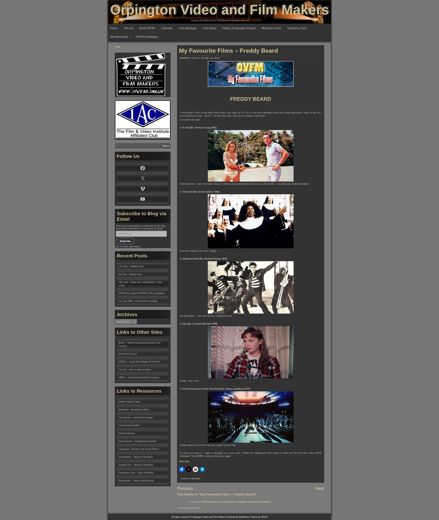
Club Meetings (187, 28)
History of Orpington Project (239, 28)
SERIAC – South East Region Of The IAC (139, 361)
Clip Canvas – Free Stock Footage (135, 417)
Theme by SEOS (259, 517)
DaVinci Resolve (126, 433)
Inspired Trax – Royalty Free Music (135, 465)
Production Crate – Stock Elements (136, 472)
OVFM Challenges (147, 36)
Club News (209, 28)
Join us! (128, 28)
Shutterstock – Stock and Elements (136, 480)
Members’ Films (271, 28)
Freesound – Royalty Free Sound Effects (138, 449)
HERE (200, 456)
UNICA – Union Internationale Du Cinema (138, 377)
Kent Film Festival (127, 354)
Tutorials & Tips (296, 28)
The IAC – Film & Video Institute (134, 369)
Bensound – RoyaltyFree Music (134, 409)
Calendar (167, 28)
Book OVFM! (147, 28)
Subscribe (125, 241)
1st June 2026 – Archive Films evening (137, 301)
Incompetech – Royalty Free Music (135, 457)
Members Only (119, 36)
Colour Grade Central (128, 425)
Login (117, 46)
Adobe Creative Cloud (129, 401)
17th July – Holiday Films (131, 266)
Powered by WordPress (238, 517)
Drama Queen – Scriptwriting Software (137, 441)
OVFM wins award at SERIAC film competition (141, 293)
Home (114, 28)
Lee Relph (215, 58)
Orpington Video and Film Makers (219, 9)
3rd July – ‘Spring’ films (130, 274)
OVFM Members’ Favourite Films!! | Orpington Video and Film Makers (236, 502)
